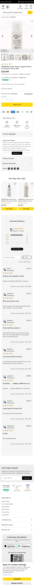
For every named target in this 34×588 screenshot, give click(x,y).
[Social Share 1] (9, 169)
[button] (26, 286)
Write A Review (17, 249)
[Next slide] (32, 36)
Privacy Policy (5, 512)
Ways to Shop (5, 501)
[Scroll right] (32, 196)
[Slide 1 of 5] (4, 57)
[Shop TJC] (11, 7)
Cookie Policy (5, 515)
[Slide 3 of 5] (18, 57)
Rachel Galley (5, 507)
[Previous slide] (2, 36)
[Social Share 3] (15, 169)
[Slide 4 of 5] (25, 57)
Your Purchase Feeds (7, 504)
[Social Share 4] (18, 169)
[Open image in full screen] (32, 21)
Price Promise (5, 509)
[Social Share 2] (12, 169)
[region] (16, 235)
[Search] (30, 12)
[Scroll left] (2, 196)
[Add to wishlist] (15, 184)
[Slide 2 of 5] (11, 57)
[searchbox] (11, 257)
